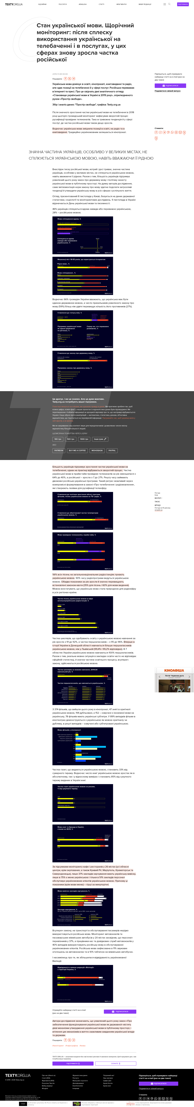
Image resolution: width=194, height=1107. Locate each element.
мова (83, 1045)
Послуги (76, 1078)
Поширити (57, 79)
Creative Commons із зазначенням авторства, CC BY (25, 1097)
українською (19, 1099)
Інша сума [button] (98, 439)
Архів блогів (107, 1083)
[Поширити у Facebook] (65, 78)
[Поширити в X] (69, 78)
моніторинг (59, 1045)
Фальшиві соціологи (80, 1081)
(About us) (51, 1075)
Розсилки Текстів (48, 1083)
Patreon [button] (58, 450)
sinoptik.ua (158, 510)
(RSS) (48, 1078)
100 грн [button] (57, 439)
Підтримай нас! (108, 1075)
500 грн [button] (70, 439)
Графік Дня (107, 1081)
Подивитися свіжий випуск (168, 91)
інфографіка (72, 1045)
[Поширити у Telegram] (73, 78)
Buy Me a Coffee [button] (77, 450)
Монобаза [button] (97, 450)
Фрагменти (46, 1081)
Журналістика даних (80, 1075)
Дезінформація (78, 1083)
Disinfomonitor (78, 1086)
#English (45, 1088)
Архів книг (107, 1086)
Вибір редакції (47, 1086)
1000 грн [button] (84, 439)
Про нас (45, 1075)
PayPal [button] (112, 450)
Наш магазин (108, 1078)
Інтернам (76, 1088)
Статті (44, 1078)
